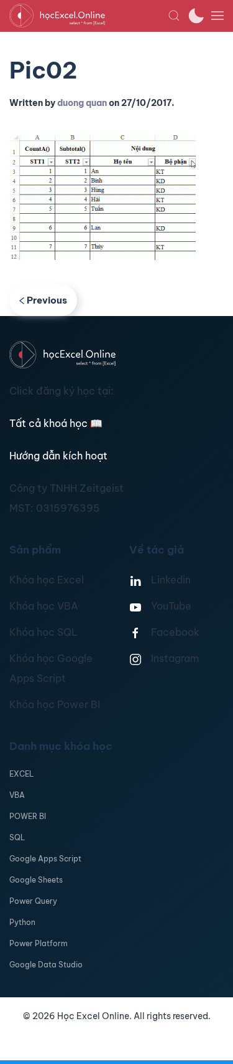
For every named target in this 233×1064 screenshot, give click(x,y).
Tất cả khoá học (56, 423)
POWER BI (27, 816)
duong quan (82, 102)
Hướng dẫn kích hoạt (58, 455)
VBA (17, 795)
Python (22, 922)
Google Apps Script (45, 858)
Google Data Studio (46, 964)
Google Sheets (36, 879)
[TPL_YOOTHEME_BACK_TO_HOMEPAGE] (88, 15)
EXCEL (21, 774)
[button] (174, 15)
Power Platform (38, 943)
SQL (17, 837)
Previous (47, 300)
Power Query (33, 901)
